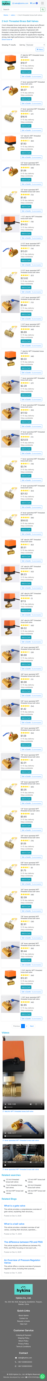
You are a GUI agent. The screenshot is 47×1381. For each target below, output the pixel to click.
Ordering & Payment (23, 1335)
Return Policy (23, 1341)
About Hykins (24, 1315)
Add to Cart (26, 72)
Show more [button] (6, 39)
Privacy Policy (23, 1344)
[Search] (42, 9)
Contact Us (23, 1318)
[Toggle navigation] (42, 3)
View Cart (23, 1324)
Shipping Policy (23, 1338)
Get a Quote (31, 76)
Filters (40, 49)
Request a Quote (23, 1321)
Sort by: (22, 45)
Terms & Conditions (23, 1346)
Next (32, 1026)
